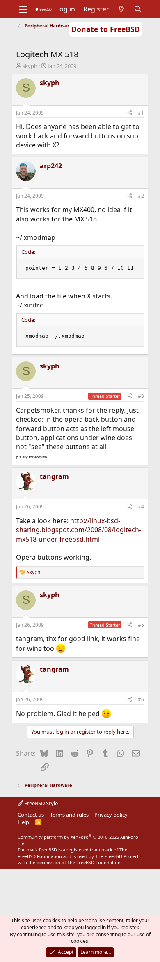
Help (23, 822)
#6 (141, 699)
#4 (141, 506)
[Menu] (23, 9)
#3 (141, 396)
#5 (141, 624)
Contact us (31, 814)
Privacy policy (111, 814)
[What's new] (121, 9)
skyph (30, 66)
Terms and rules (69, 814)
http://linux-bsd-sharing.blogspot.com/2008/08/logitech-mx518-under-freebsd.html (78, 530)
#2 (141, 195)
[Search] (138, 9)
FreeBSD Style (40, 803)
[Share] (129, 113)
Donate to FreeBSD (105, 29)
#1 (141, 112)
